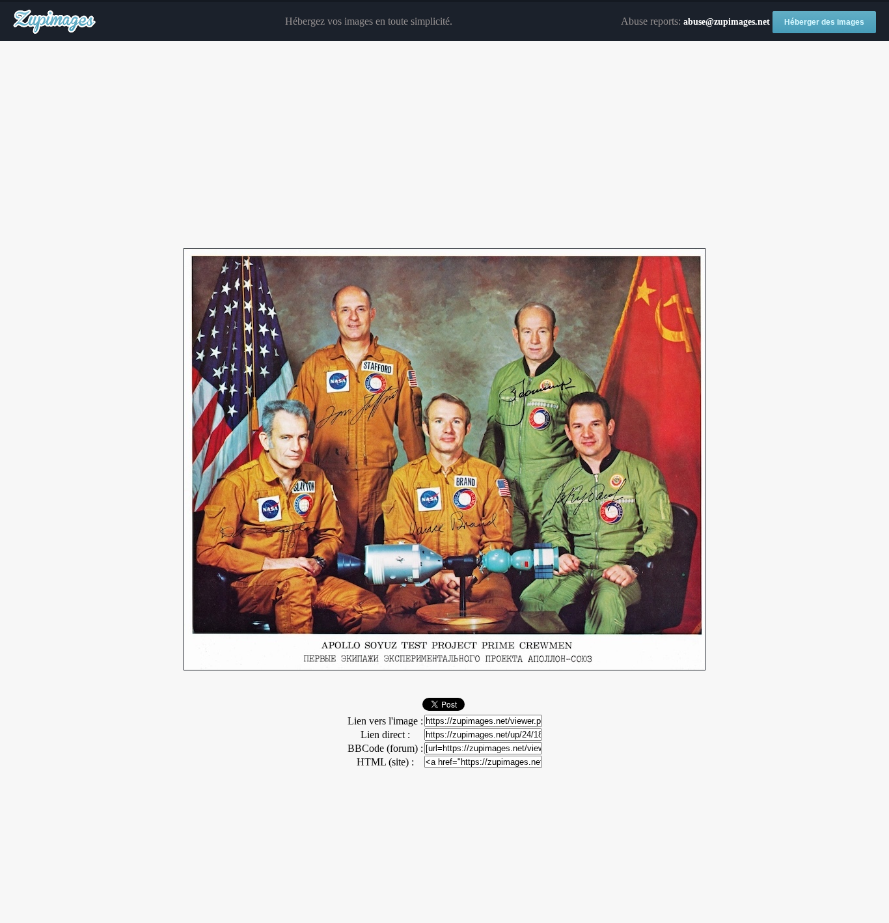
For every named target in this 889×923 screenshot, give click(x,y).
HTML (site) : (385, 761)
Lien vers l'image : (385, 720)
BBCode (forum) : (385, 748)
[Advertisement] (444, 145)
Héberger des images (824, 22)
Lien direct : (385, 734)
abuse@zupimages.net (726, 22)
